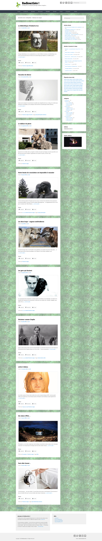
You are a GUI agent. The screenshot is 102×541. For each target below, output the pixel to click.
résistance (44, 114)
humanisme (79, 82)
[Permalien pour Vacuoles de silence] (38, 101)
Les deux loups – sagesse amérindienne (31, 221)
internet (69, 83)
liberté (75, 83)
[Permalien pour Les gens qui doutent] (38, 297)
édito (37, 454)
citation (77, 79)
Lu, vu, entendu (25, 212)
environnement (67, 82)
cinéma (39, 357)
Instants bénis (68, 120)
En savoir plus (40, 526)
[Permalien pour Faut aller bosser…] (38, 489)
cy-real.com (25, 11)
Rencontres (31, 65)
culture (71, 80)
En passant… (68, 11)
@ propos (33, 11)
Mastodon (64, 3)
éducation (81, 90)
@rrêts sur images (69, 112)
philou (70, 86)
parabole (77, 85)
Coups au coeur (25, 406)
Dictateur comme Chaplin (26, 319)
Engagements (68, 107)
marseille (81, 83)
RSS (66, 3)
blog (68, 79)
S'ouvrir (66, 111)
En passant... (24, 454)
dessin (74, 80)
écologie (74, 90)
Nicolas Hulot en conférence (69, 52)
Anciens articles (19, 507)
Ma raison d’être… (24, 416)
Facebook (61, 3)
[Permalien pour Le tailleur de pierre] (38, 150)
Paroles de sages (25, 65)
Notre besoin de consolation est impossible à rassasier (36, 172)
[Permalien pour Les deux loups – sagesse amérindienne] (38, 248)
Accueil (19, 11)
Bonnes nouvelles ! (69, 117)
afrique (65, 79)
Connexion (56, 518)
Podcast (69, 3)
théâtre (81, 88)
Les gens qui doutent (25, 270)
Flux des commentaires (59, 520)
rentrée (34, 501)
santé (74, 88)
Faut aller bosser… (24, 463)
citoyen (80, 79)
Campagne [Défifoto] (68, 68)
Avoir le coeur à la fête (69, 54)
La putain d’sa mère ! (68, 70)
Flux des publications (58, 519)
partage (81, 85)
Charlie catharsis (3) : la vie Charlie (71, 39)
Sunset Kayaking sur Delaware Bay (71, 66)
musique (39, 212)
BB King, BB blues (68, 35)
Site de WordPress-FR (58, 521)
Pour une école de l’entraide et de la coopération (73, 27)
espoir (71, 82)
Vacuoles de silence (24, 75)
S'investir (66, 106)
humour (65, 83)
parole (36, 114)
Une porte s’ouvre (68, 32)
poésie (76, 86)
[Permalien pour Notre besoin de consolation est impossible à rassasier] (38, 199)
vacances (40, 501)
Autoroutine (67, 30)
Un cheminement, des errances (70, 38)
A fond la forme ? (68, 64)
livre (78, 83)
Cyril (30, 76)
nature (71, 85)
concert (68, 80)
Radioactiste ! (30, 3)
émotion (65, 91)
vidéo (45, 357)
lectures (72, 83)
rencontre (66, 88)
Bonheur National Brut (68, 58)
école (71, 90)
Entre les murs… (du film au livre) (70, 56)
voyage (68, 90)
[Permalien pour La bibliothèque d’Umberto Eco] (38, 52)
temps (37, 501)
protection (80, 86)
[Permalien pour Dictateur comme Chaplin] (38, 346)
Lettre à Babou (23, 367)
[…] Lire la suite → (22, 57)
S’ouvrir (61, 11)
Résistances (68, 110)
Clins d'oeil (68, 115)
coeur (65, 80)
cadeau (70, 79)
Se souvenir (40, 11)
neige (74, 85)
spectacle (77, 88)
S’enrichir (48, 11)
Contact (71, 3)
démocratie (78, 80)
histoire (41, 357)
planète (73, 86)
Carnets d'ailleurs (69, 113)
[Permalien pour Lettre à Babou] (38, 393)
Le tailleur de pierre (24, 124)
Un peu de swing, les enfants (70, 37)
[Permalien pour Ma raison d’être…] (38, 442)
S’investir (54, 11)
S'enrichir (30, 114)
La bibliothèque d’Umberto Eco (28, 26)
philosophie (40, 114)
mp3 (32, 501)
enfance (82, 80)
